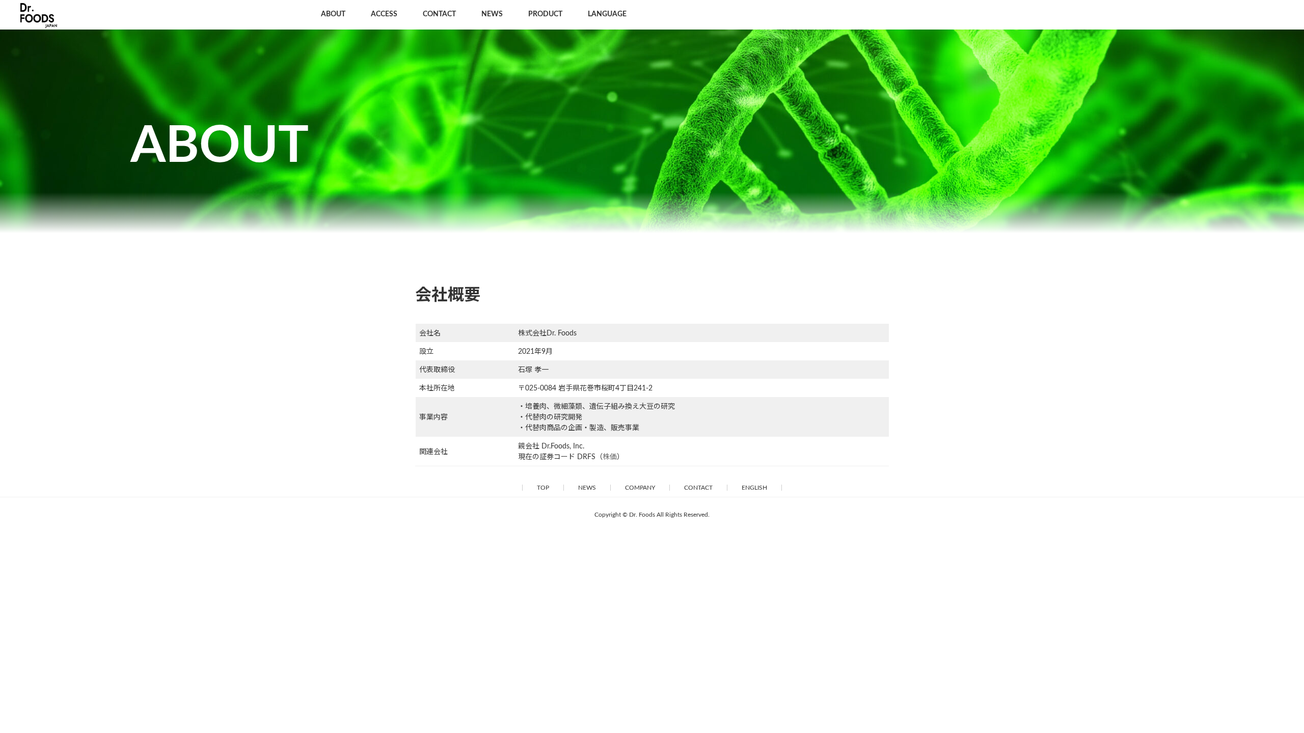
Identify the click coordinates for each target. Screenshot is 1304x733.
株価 (610, 457)
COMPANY (640, 488)
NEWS (587, 488)
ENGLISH (754, 488)
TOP (543, 488)
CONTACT (698, 488)
